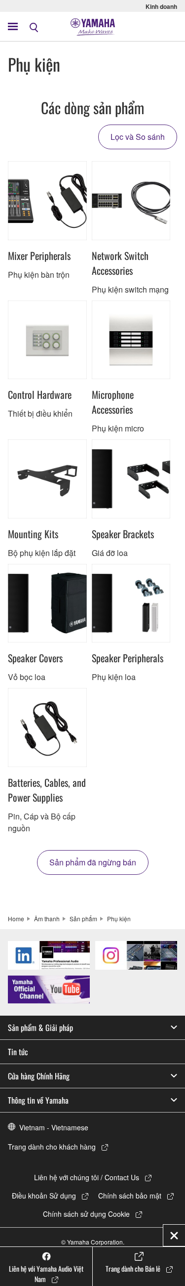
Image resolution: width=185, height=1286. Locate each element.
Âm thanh (47, 918)
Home (16, 918)
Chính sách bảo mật (129, 1195)
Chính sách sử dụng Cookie (86, 1214)
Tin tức (18, 1052)
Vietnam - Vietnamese (53, 1127)
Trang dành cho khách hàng (52, 1147)
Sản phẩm (83, 918)
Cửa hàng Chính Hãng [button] (39, 1076)
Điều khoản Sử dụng (44, 1195)
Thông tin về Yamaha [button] (38, 1100)
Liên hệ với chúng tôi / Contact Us (86, 1177)
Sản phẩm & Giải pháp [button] (40, 1027)
